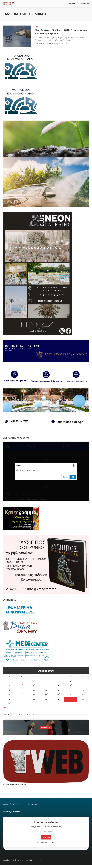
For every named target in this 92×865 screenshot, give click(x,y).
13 (46, 690)
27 (46, 699)
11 (21, 690)
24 (9, 699)
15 (70, 690)
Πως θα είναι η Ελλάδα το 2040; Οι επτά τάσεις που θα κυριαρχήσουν (61, 32)
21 (58, 695)
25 (21, 699)
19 (34, 695)
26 (34, 699)
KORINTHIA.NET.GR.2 (45, 44)
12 (34, 690)
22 (70, 695)
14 (58, 690)
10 (9, 690)
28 (58, 699)
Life (36, 27)
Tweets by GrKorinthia (11, 812)
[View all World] (46, 727)
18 (21, 695)
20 (46, 695)
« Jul (4, 707)
